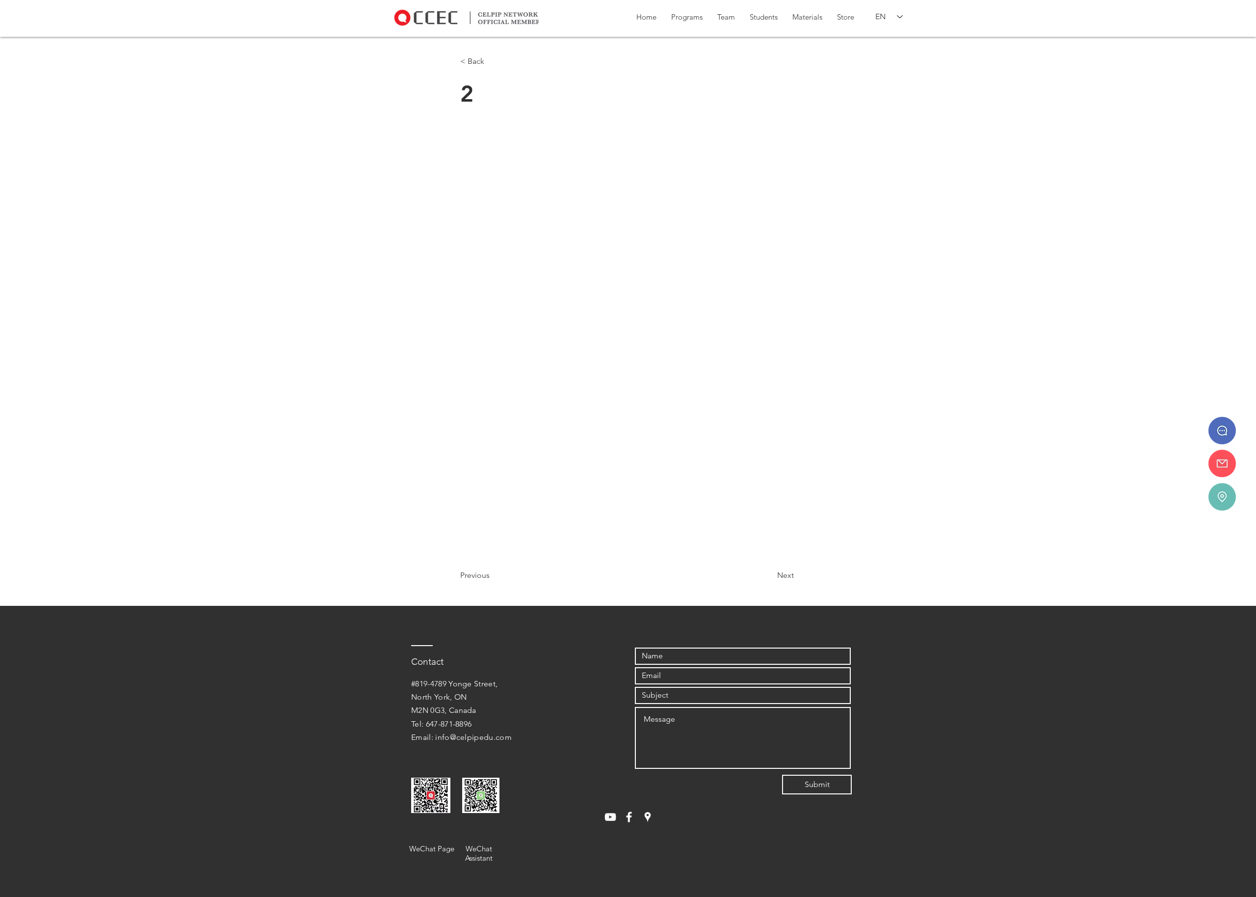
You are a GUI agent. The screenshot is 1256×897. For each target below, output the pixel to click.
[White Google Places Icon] (647, 817)
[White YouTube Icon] (610, 817)
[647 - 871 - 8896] (1222, 430)
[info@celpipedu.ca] (1222, 463)
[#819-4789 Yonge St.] (1222, 497)
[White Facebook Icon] (629, 817)
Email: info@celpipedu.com (461, 737)
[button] (687, 17)
